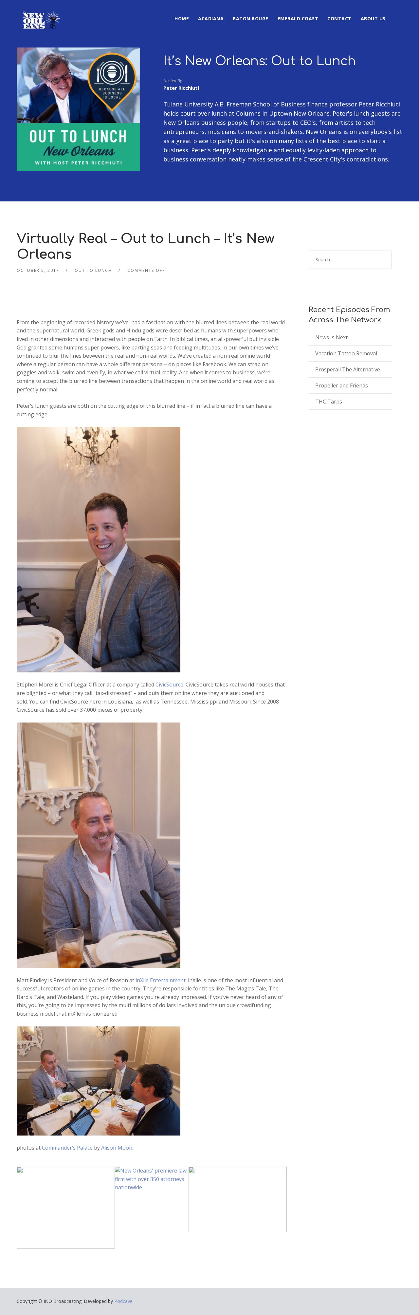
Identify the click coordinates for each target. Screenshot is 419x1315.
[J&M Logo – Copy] (238, 1199)
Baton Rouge (250, 18)
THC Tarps (328, 401)
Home (181, 18)
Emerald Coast (298, 18)
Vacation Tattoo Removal (346, 353)
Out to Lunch (93, 270)
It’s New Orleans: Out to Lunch (259, 61)
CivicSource (169, 684)
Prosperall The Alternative (347, 369)
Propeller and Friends (341, 385)
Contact (339, 18)
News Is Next (331, 337)
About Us (373, 18)
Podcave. (124, 1301)
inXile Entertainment (160, 980)
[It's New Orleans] (41, 14)
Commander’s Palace (67, 1147)
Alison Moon (116, 1147)
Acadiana (211, 18)
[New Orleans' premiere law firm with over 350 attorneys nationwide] (151, 1178)
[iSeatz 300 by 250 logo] (66, 1207)
